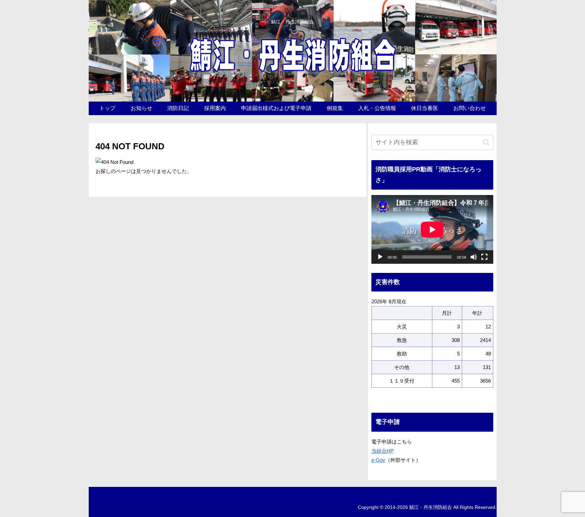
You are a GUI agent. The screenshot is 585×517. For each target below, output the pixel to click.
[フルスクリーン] (484, 257)
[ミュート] (473, 257)
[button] (486, 142)
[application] (432, 229)
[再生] (380, 257)
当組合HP (382, 451)
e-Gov (378, 460)
